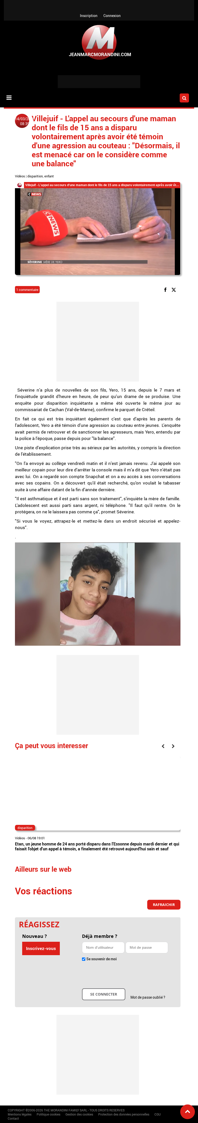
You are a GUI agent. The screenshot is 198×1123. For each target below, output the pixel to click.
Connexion (112, 15)
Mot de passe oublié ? (147, 997)
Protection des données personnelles (123, 1114)
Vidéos (20, 176)
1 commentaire (27, 289)
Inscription (88, 15)
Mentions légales (19, 1114)
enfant (49, 176)
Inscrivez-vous (41, 948)
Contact (13, 1118)
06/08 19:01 (36, 838)
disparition (35, 176)
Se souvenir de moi (101, 958)
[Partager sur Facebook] (166, 289)
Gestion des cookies (79, 1114)
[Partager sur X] (174, 289)
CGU (157, 1114)
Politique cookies (48, 1114)
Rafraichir (164, 904)
